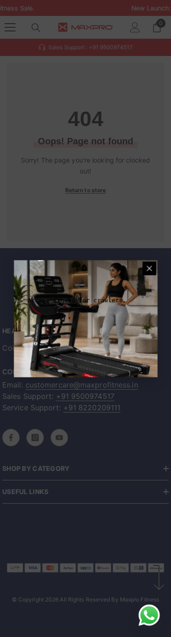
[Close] (149, 268)
